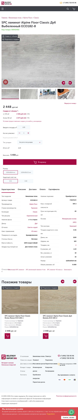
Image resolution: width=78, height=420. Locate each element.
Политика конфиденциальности (66, 396)
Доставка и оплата (26, 364)
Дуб (36, 223)
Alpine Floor (33, 204)
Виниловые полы (39, 356)
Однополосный (32, 216)
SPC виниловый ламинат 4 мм (36, 269)
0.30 (26, 181)
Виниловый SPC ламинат (16, 269)
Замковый (73, 226)
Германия (34, 208)
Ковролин (48, 367)
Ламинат (36, 360)
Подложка (49, 360)
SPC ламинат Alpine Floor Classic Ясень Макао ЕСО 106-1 (17, 317)
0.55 (10, 181)
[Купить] (7, 336)
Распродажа (49, 371)
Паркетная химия (51, 364)
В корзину (42, 162)
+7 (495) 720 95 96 (69, 3)
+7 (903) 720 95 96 (67, 358)
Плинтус (48, 356)
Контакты (23, 375)
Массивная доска (39, 364)
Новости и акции (26, 360)
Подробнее (51, 414)
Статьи (22, 371)
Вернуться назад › (70, 103)
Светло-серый (32, 227)
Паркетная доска (39, 382)
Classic (35, 212)
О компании (24, 356)
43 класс (34, 231)
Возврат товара (25, 367)
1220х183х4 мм (10, 172)
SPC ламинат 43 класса (54, 269)
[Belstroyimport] (9, 358)
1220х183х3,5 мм (26, 172)
